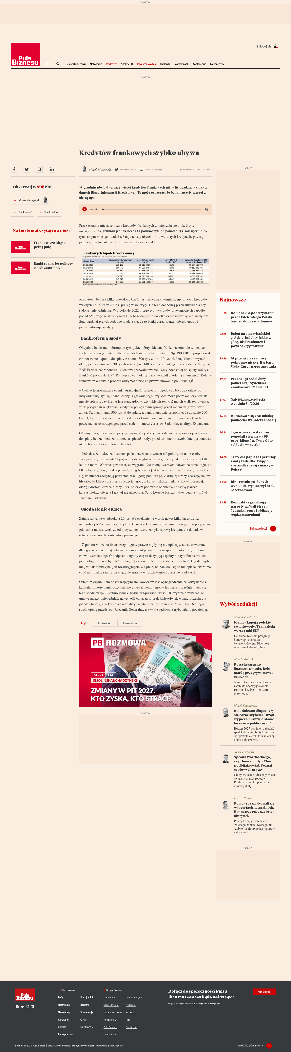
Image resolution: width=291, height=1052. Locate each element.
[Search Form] (58, 64)
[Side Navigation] (47, 64)
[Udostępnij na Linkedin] (52, 169)
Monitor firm (110, 1034)
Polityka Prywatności (83, 1045)
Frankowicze (130, 623)
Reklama (84, 1004)
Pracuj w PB (86, 997)
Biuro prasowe (65, 1034)
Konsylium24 (110, 1019)
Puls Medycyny (134, 997)
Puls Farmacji (110, 1026)
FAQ (60, 997)
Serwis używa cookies (59, 1045)
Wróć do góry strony (250, 1045)
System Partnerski (113, 1012)
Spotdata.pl (109, 997)
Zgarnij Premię (111, 1004)
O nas (83, 1019)
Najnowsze (233, 300)
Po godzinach (181, 63)
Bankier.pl (131, 1026)
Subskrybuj (264, 991)
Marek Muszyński (29, 200)
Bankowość (103, 623)
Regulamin (63, 1019)
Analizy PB (127, 63)
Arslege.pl (131, 1004)
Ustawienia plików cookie (109, 1045)
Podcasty (111, 63)
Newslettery (217, 63)
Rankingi (165, 63)
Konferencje (199, 63)
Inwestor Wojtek (146, 63)
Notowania (96, 63)
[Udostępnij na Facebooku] (14, 169)
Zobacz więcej (258, 528)
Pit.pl (128, 1019)
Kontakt (62, 1026)
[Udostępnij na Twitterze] (27, 169)
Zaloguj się (264, 46)
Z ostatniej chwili (76, 63)
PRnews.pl (131, 1012)
